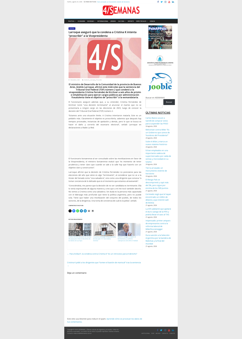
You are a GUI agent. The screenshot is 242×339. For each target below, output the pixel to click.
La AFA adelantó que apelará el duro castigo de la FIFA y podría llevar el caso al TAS (158, 212)
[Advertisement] (105, 144)
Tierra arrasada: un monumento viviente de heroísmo (113, 1)
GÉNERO (113, 21)
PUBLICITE (172, 333)
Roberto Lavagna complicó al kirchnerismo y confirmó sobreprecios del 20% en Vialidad (128, 239)
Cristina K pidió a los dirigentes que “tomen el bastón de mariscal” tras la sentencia (104, 264)
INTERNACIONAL (102, 21)
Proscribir (99, 80)
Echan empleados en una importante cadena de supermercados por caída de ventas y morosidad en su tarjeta (158, 156)
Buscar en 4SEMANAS (155, 97)
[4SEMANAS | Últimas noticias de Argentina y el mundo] (121, 7)
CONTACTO (165, 333)
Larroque (92, 80)
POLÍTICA (71, 21)
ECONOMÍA (81, 21)
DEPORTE (131, 21)
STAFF (152, 333)
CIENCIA (152, 21)
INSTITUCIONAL (146, 333)
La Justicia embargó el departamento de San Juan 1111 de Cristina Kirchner (104, 239)
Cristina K (86, 80)
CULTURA (121, 21)
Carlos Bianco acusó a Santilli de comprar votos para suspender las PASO (157, 121)
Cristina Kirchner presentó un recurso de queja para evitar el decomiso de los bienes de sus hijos (80, 239)
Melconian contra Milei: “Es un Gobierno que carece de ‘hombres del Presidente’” (158, 132)
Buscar (169, 102)
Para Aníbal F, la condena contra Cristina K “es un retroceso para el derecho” (102, 254)
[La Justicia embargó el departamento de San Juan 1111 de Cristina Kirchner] (104, 229)
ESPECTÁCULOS (141, 21)
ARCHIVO (158, 333)
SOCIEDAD (90, 21)
